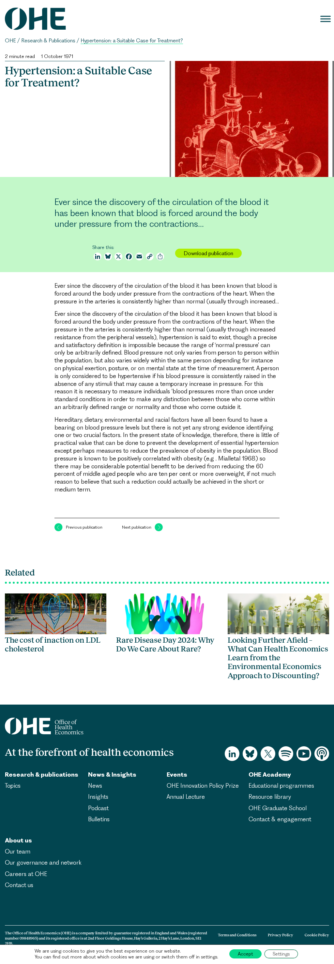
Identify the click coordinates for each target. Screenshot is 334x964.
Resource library (270, 796)
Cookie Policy (317, 935)
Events (177, 774)
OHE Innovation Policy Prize (203, 785)
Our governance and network (43, 862)
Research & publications (41, 774)
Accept (245, 954)
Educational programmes (281, 785)
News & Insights (112, 774)
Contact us (19, 885)
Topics (13, 785)
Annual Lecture (186, 796)
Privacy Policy (280, 935)
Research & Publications (48, 40)
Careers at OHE (26, 873)
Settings (281, 954)
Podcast (98, 808)
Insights (98, 796)
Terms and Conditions (237, 935)
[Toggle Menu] (325, 19)
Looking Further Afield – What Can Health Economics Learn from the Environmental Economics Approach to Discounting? (278, 658)
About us (18, 840)
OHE (10, 40)
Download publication (208, 253)
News (95, 785)
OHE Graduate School (278, 808)
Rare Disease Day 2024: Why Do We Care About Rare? (165, 644)
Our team (17, 851)
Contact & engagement (280, 819)
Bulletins (99, 819)
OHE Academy (270, 774)
